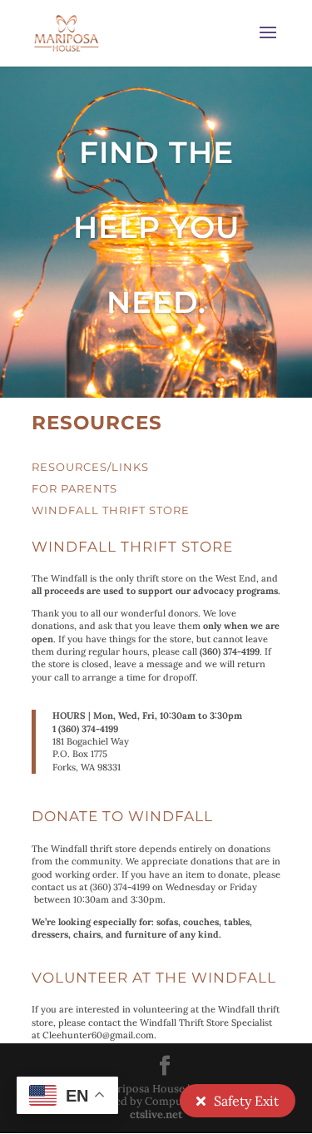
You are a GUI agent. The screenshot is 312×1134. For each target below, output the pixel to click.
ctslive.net (156, 1114)
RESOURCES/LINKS (90, 466)
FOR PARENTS (74, 488)
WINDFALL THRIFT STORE (111, 510)
